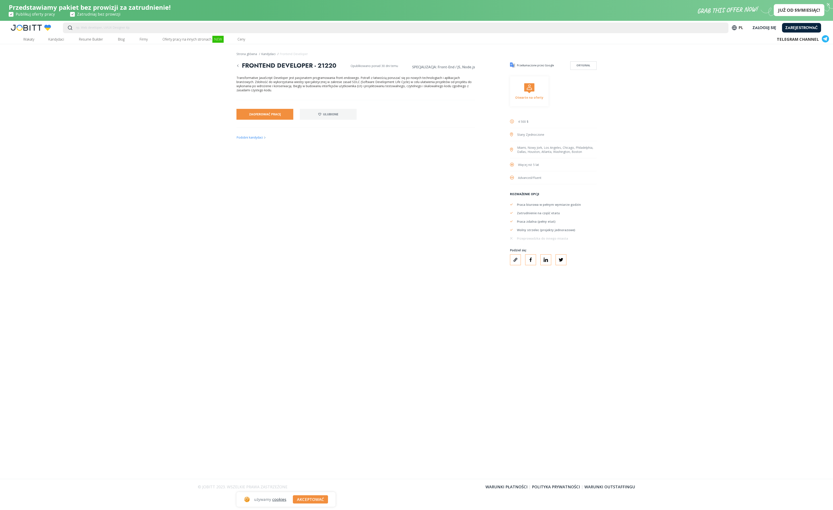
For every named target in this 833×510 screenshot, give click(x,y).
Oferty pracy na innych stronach (192, 39)
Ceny (242, 39)
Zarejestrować (801, 28)
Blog (122, 39)
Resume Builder (91, 39)
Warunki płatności (506, 486)
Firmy (144, 39)
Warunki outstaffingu (609, 486)
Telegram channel (798, 39)
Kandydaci (56, 39)
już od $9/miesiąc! (799, 10)
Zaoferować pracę (265, 114)
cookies (279, 499)
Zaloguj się (764, 28)
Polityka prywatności (556, 486)
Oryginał (583, 65)
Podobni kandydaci (249, 137)
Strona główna (247, 54)
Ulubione (330, 114)
